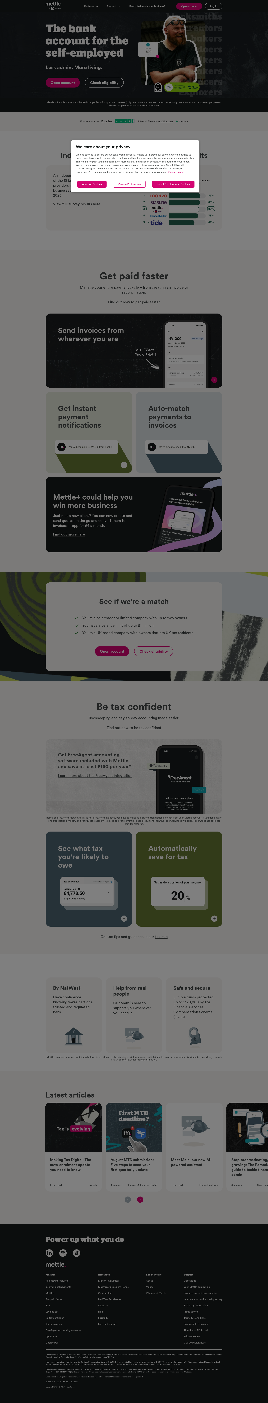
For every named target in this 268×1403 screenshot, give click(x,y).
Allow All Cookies (92, 184)
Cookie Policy (175, 171)
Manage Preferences (129, 184)
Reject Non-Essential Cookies (173, 184)
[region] (135, 166)
